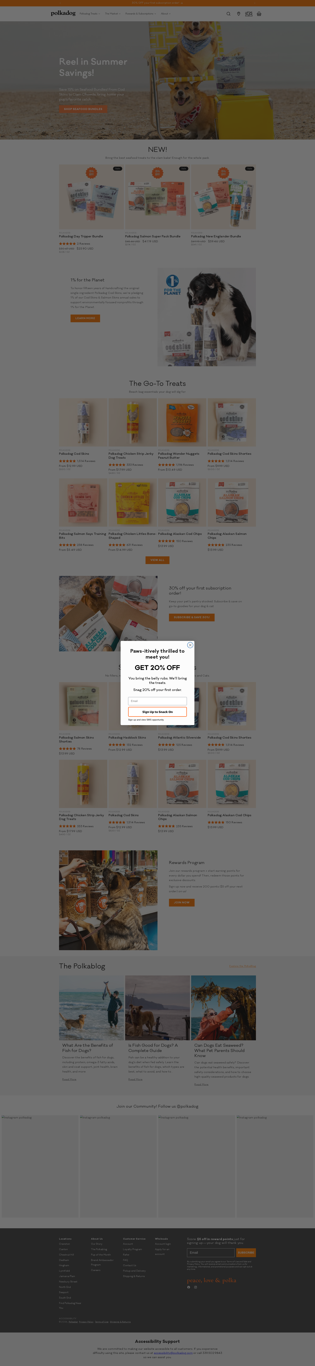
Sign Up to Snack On (157, 711)
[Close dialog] (190, 645)
